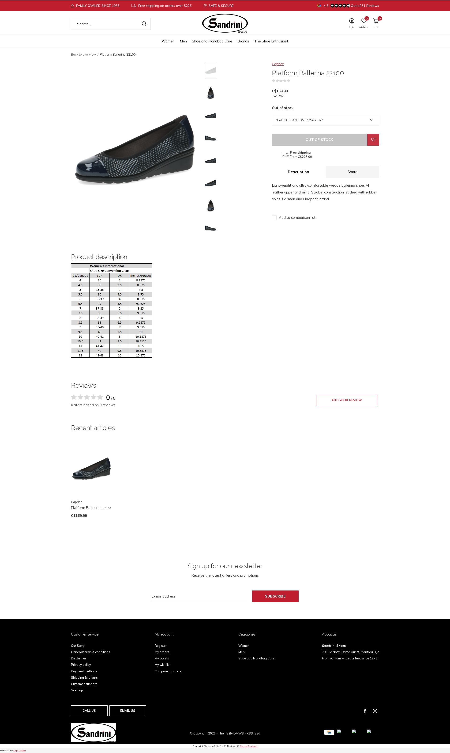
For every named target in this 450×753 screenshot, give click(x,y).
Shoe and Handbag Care (212, 41)
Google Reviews (248, 746)
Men (183, 41)
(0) (293, 81)
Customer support (84, 684)
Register (161, 645)
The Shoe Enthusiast (271, 41)
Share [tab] (352, 171)
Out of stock (319, 139)
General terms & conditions (90, 652)
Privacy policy (81, 664)
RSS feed (253, 733)
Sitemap (77, 690)
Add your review (346, 400)
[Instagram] (375, 711)
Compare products (168, 671)
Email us (127, 710)
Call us (89, 710)
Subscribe (275, 596)
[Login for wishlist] (373, 140)
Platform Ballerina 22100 (91, 508)
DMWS (238, 733)
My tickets (162, 658)
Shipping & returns (84, 677)
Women (168, 41)
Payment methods (84, 671)
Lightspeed (19, 750)
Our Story (78, 645)
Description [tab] (298, 171)
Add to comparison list (297, 217)
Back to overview (83, 54)
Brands (243, 41)
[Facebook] (365, 711)
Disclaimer (78, 658)
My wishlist (162, 664)
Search (144, 24)
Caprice (278, 64)
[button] (238, 70)
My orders (162, 652)
